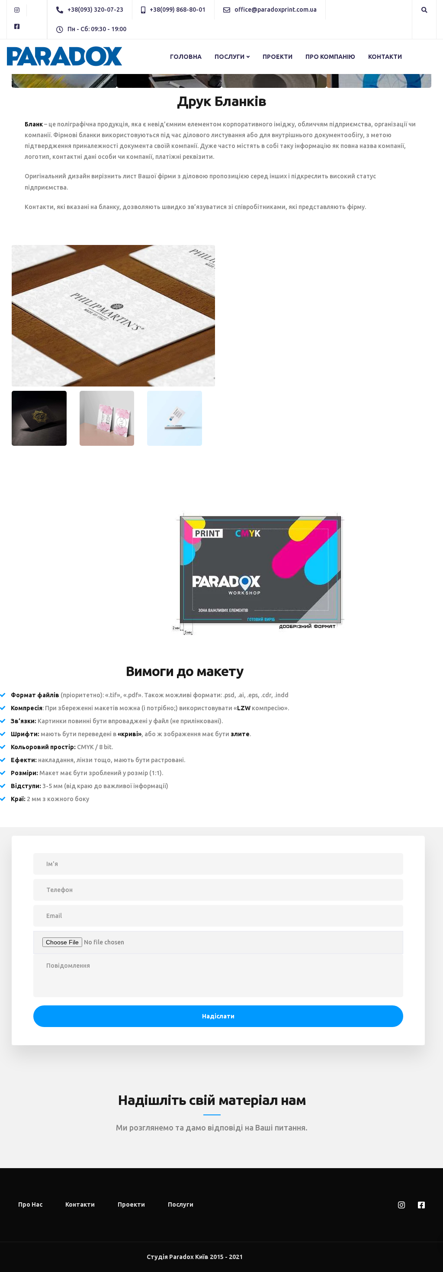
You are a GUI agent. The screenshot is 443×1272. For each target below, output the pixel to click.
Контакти (385, 56)
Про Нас (30, 1204)
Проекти (277, 56)
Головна (186, 56)
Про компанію (330, 56)
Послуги (229, 56)
